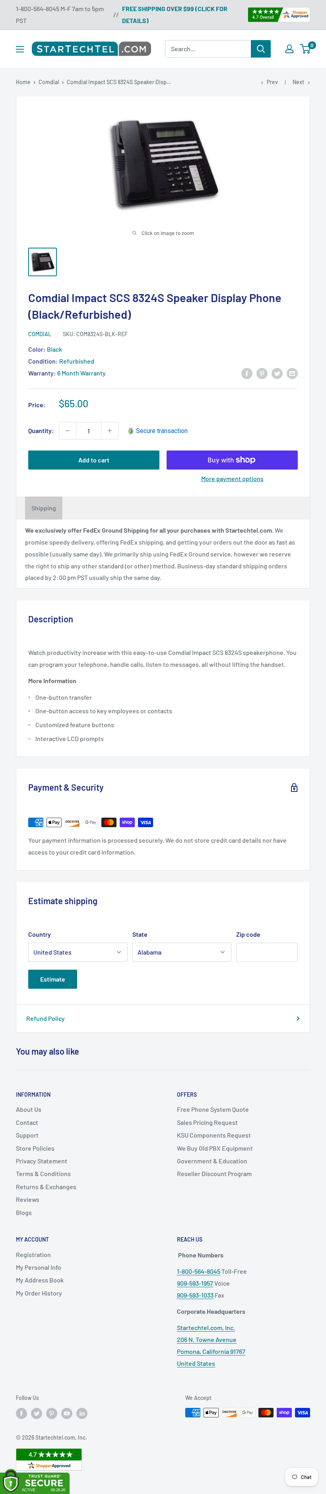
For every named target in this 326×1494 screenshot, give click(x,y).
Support (27, 1135)
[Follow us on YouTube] (66, 1413)
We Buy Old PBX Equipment (215, 1148)
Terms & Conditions (43, 1173)
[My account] (289, 48)
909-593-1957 (195, 1283)
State (139, 934)
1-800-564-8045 (198, 1271)
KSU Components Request (214, 1135)
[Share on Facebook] (246, 373)
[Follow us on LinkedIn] (81, 1413)
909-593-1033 (195, 1295)
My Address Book (40, 1280)
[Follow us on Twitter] (36, 1413)
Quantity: (41, 430)
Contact (27, 1122)
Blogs (24, 1212)
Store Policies (35, 1148)
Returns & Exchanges (46, 1186)
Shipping (43, 508)
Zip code (248, 934)
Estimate (52, 979)
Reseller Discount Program (214, 1173)
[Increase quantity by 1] (109, 430)
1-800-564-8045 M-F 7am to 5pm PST (60, 14)
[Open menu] (20, 49)
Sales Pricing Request (207, 1122)
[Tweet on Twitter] (277, 373)
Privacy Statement (41, 1161)
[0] (305, 49)
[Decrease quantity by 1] (67, 430)
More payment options (232, 478)
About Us (28, 1109)
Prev (272, 82)
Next (298, 82)
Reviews (27, 1199)
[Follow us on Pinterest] (51, 1413)
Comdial (49, 82)
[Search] (261, 49)
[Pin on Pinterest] (262, 373)
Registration (33, 1254)
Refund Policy (45, 1018)
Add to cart (93, 460)
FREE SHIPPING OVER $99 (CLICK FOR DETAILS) (174, 14)
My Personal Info (38, 1267)
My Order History (39, 1293)
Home (23, 82)
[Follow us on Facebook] (21, 1413)
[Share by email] (292, 373)
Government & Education (212, 1161)
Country (39, 934)
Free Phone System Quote (213, 1109)
